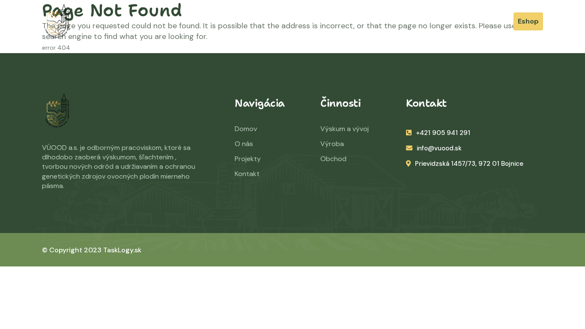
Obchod (333, 158)
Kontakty (481, 21)
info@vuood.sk (439, 148)
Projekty (436, 21)
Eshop (528, 21)
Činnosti (392, 21)
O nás (351, 21)
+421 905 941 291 (443, 133)
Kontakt (247, 173)
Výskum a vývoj (344, 128)
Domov (313, 21)
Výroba (332, 143)
